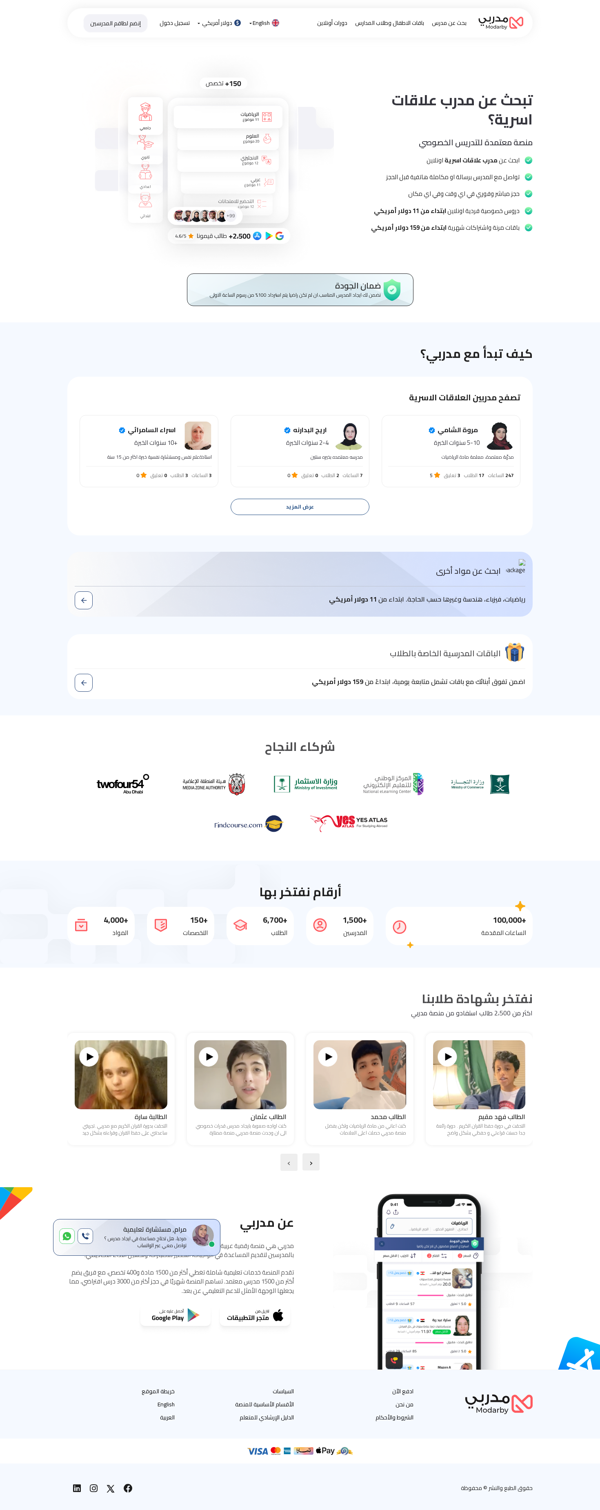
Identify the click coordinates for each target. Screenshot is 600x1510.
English (261, 23)
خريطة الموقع (158, 1391)
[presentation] (311, 1161)
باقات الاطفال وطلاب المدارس (389, 23)
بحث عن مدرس (449, 23)
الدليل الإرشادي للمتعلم (267, 1417)
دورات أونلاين (332, 23)
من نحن (404, 1404)
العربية (167, 1417)
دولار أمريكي (217, 23)
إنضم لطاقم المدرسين (115, 23)
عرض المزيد (300, 506)
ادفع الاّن (402, 1391)
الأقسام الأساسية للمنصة (264, 1404)
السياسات (283, 1391)
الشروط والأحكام (394, 1417)
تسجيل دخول (175, 23)
